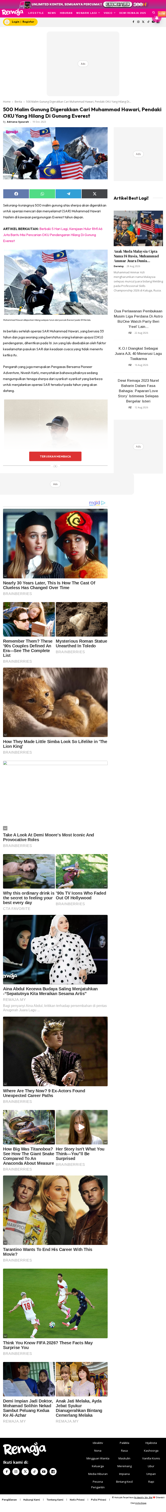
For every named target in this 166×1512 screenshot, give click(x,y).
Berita (18, 101)
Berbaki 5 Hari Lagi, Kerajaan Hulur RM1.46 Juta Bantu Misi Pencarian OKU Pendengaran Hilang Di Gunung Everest (52, 235)
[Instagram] (138, 22)
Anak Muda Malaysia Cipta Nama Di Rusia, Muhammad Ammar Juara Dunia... (136, 256)
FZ (130, 332)
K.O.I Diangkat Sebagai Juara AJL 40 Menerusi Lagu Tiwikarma (138, 353)
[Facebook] (133, 22)
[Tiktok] (148, 22)
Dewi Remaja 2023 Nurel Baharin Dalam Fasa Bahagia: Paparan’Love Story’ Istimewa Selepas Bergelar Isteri (138, 391)
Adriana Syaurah (18, 121)
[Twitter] (143, 22)
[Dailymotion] (53, 1471)
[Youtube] (43, 1471)
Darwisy (119, 266)
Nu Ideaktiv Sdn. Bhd (143, 1497)
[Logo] (12, 12)
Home (7, 101)
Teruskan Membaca (55, 456)
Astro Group (140, 1503)
